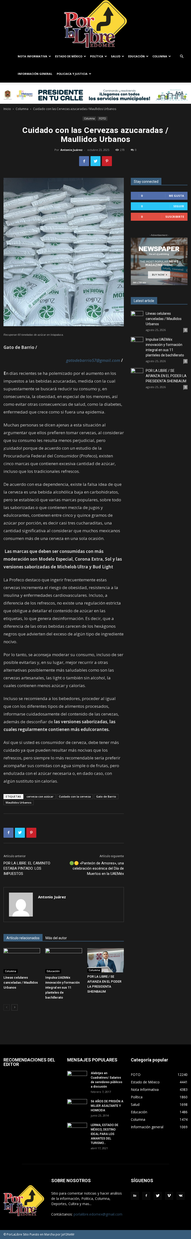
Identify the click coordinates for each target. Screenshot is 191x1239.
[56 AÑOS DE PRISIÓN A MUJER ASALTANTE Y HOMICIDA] (77, 1106)
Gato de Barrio (106, 796)
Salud (115, 56)
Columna (159, 56)
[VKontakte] (181, 1196)
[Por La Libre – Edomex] (95, 24)
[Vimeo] (169, 1196)
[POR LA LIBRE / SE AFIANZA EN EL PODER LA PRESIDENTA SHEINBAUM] (105, 960)
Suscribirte (174, 216)
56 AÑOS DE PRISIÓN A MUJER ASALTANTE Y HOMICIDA (107, 1106)
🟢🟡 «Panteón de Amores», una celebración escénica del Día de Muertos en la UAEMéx (96, 868)
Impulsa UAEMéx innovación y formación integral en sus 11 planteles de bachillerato (62, 987)
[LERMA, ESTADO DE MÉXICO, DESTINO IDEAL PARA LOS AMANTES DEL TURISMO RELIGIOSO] (77, 1129)
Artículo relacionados (23, 938)
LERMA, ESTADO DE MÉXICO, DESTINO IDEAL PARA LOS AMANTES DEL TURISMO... (104, 1134)
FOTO (102, 118)
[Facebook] (146, 1196)
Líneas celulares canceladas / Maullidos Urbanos (20, 982)
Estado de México (68, 56)
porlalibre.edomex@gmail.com (98, 1214)
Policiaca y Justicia (72, 74)
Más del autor (56, 938)
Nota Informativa (32, 56)
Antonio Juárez (71, 150)
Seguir (178, 206)
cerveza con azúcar (40, 796)
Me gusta (176, 196)
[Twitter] (158, 1196)
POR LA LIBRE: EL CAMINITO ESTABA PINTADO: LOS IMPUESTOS (26, 868)
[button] (182, 56)
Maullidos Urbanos (18, 802)
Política (96, 56)
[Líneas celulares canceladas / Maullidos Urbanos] (21, 960)
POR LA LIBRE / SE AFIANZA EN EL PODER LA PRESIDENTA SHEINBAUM (166, 376)
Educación (136, 56)
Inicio (7, 109)
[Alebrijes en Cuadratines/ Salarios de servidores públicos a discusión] (77, 1078)
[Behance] (135, 1196)
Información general (35, 74)
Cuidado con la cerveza (75, 796)
